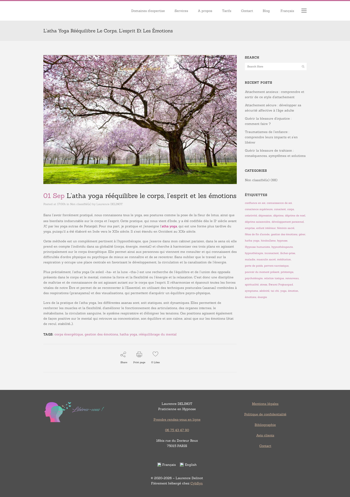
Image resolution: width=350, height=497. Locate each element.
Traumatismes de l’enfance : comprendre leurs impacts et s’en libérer (271, 137)
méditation (284, 259)
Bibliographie (265, 425)
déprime (278, 215)
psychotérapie (254, 278)
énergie (262, 297)
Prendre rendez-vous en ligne (177, 419)
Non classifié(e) (80, 204)
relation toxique (274, 278)
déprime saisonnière (257, 221)
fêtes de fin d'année (257, 234)
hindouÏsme (268, 240)
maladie (250, 259)
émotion (293, 291)
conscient (280, 209)
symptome (251, 291)
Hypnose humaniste (257, 247)
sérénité (264, 291)
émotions (250, 297)
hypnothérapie (254, 253)
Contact (265, 446)
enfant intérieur (266, 228)
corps (290, 209)
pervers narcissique (276, 265)
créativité (251, 215)
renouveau (292, 278)
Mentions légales (265, 404)
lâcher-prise (287, 253)
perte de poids (254, 265)
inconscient (272, 253)
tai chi (275, 291)
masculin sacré (266, 259)
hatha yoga (128, 334)
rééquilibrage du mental (158, 334)
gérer (302, 234)
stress (263, 284)
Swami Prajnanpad (281, 284)
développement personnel (288, 221)
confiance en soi (255, 203)
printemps (287, 272)
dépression (265, 215)
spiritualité (252, 284)
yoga (283, 291)
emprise (250, 228)
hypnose (282, 240)
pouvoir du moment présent (262, 272)
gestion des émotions (101, 334)
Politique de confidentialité (265, 414)
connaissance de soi (279, 203)
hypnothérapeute (282, 247)
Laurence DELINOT (109, 204)
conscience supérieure (259, 209)
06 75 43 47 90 (177, 430)
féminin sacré (285, 228)
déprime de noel (295, 215)
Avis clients (265, 435)
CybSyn (196, 483)
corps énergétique (68, 334)
